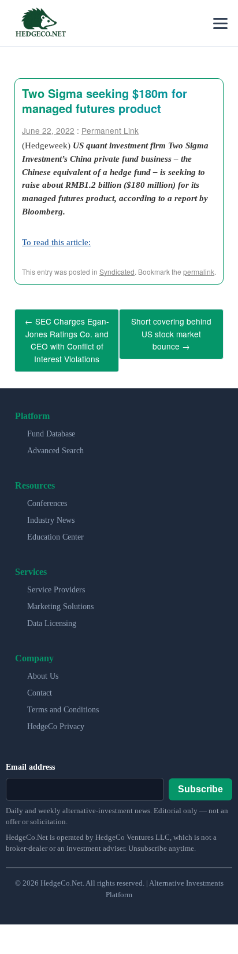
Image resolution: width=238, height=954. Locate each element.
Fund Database (51, 425)
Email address (30, 759)
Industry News (51, 512)
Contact (39, 684)
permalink (198, 271)
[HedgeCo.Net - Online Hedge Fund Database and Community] (40, 23)
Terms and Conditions (63, 701)
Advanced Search (55, 442)
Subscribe (200, 781)
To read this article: (56, 242)
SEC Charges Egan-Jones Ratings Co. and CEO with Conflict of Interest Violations (67, 336)
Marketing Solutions (60, 598)
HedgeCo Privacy (55, 718)
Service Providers (56, 581)
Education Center (55, 529)
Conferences (47, 495)
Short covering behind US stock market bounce (171, 331)
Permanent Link (110, 130)
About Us (42, 668)
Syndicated (117, 271)
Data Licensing (51, 615)
